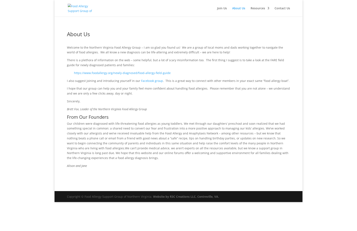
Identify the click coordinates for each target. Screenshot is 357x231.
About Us (238, 8)
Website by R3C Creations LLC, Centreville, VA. (186, 197)
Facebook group (152, 81)
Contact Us (282, 8)
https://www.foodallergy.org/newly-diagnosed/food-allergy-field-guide (122, 73)
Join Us (222, 8)
